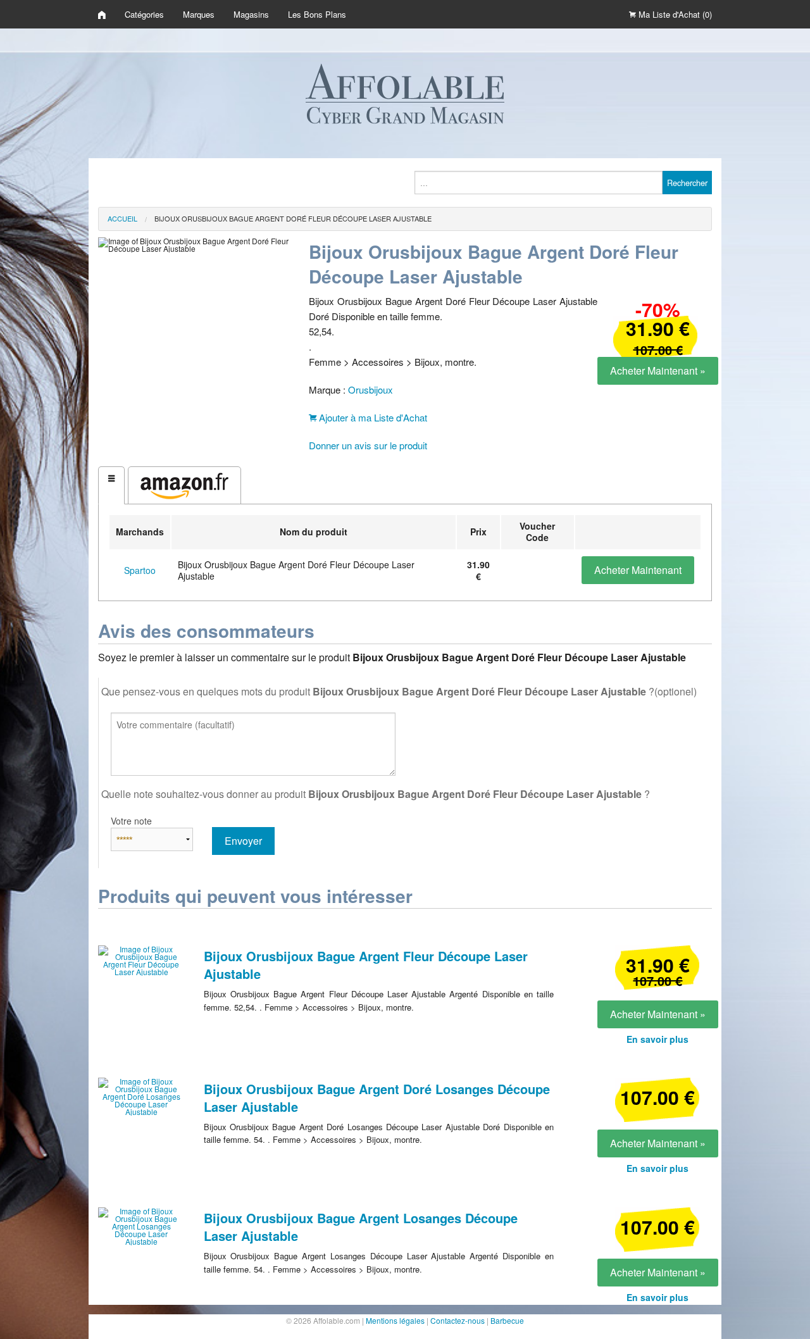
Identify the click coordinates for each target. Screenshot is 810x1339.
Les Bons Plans (317, 14)
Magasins (251, 14)
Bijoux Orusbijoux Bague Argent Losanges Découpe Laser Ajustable (361, 1227)
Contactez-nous (457, 1320)
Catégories (144, 14)
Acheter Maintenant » (658, 370)
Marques (199, 14)
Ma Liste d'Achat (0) (674, 14)
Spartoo (140, 570)
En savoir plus (657, 1039)
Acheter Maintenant (638, 570)
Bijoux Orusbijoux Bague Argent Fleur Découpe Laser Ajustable (366, 965)
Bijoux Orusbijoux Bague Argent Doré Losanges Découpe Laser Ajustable (377, 1098)
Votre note (131, 820)
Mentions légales (395, 1320)
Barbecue (507, 1320)
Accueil (122, 218)
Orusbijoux (370, 389)
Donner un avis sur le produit (368, 445)
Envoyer (243, 840)
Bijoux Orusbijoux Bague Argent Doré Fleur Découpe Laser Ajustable (293, 218)
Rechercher (687, 183)
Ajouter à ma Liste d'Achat (371, 417)
